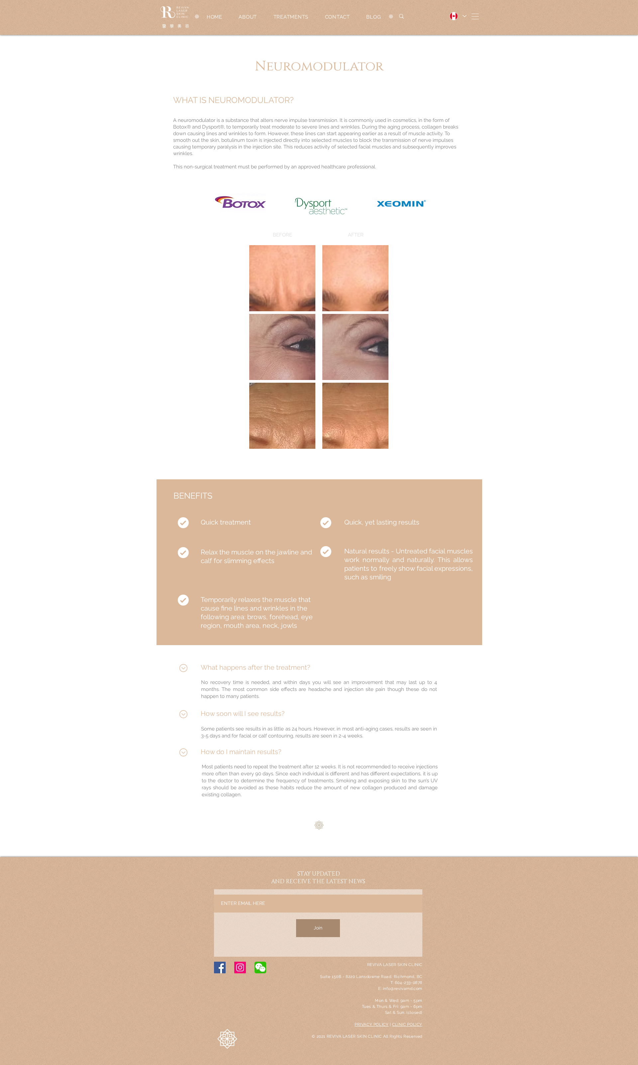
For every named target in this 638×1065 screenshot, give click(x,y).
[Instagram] (240, 967)
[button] (475, 16)
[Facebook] (220, 967)
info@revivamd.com (402, 988)
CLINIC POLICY (407, 1024)
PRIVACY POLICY (371, 1024)
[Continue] (183, 667)
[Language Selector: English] (458, 16)
